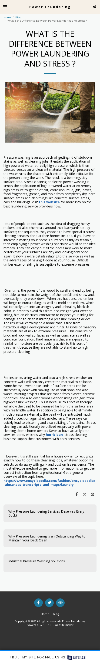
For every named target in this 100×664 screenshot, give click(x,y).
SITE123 (47, 625)
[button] (5, 6)
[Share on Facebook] (76, 494)
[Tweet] (85, 494)
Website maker (64, 625)
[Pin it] (93, 494)
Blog (18, 17)
